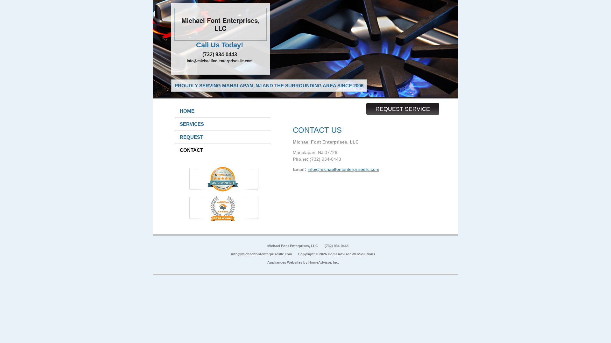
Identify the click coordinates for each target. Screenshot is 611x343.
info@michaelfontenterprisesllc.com (220, 61)
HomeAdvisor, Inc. (323, 262)
